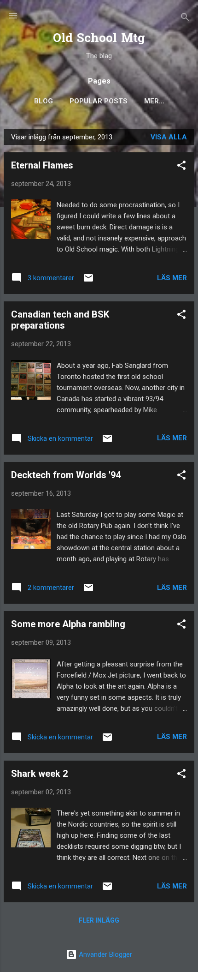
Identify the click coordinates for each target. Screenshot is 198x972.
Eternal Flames (42, 165)
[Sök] (185, 19)
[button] (181, 167)
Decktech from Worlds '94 (66, 474)
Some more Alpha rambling (68, 624)
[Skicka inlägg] (88, 281)
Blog (43, 101)
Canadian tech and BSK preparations (60, 320)
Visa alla (169, 137)
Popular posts (99, 101)
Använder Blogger (104, 954)
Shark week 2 (39, 773)
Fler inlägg (99, 920)
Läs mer (172, 278)
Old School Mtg (99, 39)
